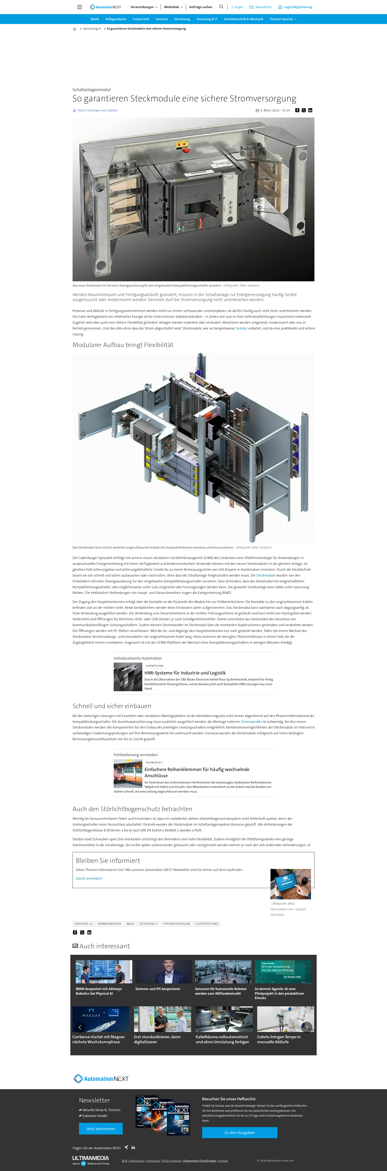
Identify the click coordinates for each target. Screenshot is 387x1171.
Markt (95, 19)
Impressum (153, 1161)
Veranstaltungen (142, 7)
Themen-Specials (281, 19)
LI (134, 1147)
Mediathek (171, 7)
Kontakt (223, 1161)
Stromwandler (251, 721)
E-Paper (237, 7)
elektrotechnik (207, 924)
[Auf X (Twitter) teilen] (305, 110)
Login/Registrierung (298, 7)
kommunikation (109, 924)
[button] (80, 1027)
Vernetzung (182, 19)
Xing (127, 1147)
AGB (124, 1161)
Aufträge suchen (200, 7)
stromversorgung (176, 924)
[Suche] (221, 7)
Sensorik (162, 19)
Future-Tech (141, 19)
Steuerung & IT (207, 19)
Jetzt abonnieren (100, 1128)
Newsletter (264, 7)
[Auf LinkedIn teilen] (311, 110)
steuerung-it (148, 924)
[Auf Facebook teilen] (298, 110)
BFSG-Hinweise (171, 1161)
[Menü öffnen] (79, 7)
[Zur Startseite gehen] (105, 7)
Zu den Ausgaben (240, 1132)
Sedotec (242, 328)
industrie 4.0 (84, 924)
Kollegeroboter (116, 19)
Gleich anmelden (88, 878)
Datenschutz (137, 1161)
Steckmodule (266, 575)
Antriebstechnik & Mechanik (243, 19)
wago (130, 924)
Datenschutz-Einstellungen (199, 1161)
